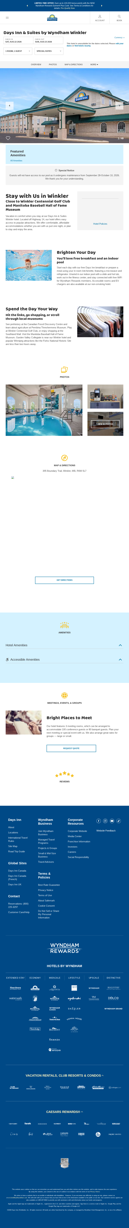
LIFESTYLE (74, 978)
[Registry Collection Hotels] (113, 988)
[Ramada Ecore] (55, 1050)
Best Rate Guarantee (49, 885)
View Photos (105, 424)
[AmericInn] (55, 1019)
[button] (27, 5)
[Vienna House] (74, 1019)
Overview (36, 65)
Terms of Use (45, 895)
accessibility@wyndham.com (17, 1197)
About (11, 827)
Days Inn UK (14, 884)
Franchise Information (79, 841)
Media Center (75, 836)
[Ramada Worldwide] (55, 1040)
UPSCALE (94, 978)
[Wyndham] (94, 988)
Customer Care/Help (18, 912)
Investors (72, 846)
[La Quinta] (55, 988)
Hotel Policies (100, 223)
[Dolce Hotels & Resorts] (113, 999)
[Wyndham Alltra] (74, 1029)
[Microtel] (35, 1009)
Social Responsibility (78, 857)
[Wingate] (55, 999)
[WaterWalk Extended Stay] (15, 999)
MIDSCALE (54, 978)
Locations (13, 832)
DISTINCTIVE (114, 978)
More (93, 65)
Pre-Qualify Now (68, 8)
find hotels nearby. (83, 46)
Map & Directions (74, 65)
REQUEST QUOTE (71, 748)
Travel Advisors (46, 861)
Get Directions (65, 580)
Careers (72, 852)
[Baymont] (55, 1029)
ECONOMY (35, 978)
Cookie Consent (46, 905)
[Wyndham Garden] (55, 1009)
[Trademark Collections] (94, 999)
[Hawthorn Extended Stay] (15, 988)
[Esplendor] (74, 999)
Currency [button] (118, 37)
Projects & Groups (47, 848)
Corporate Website (77, 831)
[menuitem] (7, 17)
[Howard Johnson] (35, 1019)
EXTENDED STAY (15, 978)
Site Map (12, 846)
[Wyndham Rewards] (64, 948)
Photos (53, 65)
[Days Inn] (35, 988)
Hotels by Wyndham (64, 966)
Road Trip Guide (16, 851)
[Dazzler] (74, 1009)
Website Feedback (106, 830)
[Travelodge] (35, 1029)
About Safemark (46, 900)
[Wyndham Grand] (113, 1009)
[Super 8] (35, 999)
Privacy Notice (45, 890)
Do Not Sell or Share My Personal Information (48, 914)
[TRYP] (74, 988)
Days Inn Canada (17, 870)
